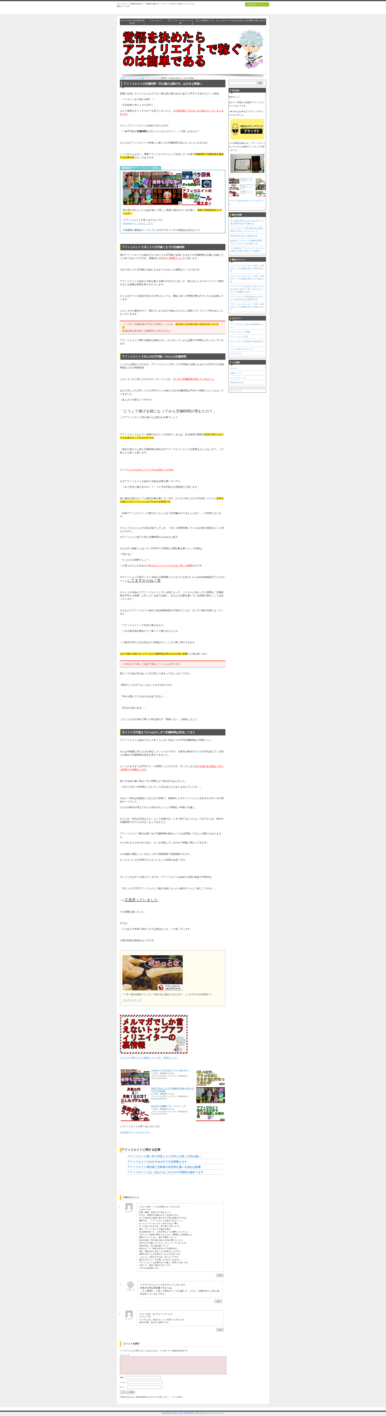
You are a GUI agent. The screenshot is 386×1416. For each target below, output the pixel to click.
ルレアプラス (236, 353)
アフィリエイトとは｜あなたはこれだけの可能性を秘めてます (165, 1172)
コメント (124, 1355)
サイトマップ (235, 390)
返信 (219, 1275)
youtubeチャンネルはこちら (138, 223)
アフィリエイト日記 (239, 336)
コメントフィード (238, 378)
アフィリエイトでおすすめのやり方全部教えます (157, 1161)
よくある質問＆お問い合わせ (253, 20)
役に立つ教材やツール (205, 20)
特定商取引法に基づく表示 (173, 1413)
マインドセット (156, 20)
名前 (121, 1377)
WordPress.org (236, 382)
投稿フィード (236, 373)
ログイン (234, 368)
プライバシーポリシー (215, 1413)
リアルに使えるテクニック (242, 349)
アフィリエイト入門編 (240, 332)
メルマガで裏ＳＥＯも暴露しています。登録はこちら (149, 1057)
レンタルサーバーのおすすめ (229, 20)
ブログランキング (132, 1000)
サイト (122, 1387)
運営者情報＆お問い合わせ (195, 1413)
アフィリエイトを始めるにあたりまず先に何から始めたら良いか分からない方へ (247, 289)
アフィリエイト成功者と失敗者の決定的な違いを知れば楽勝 (164, 1166)
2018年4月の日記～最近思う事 (243, 236)
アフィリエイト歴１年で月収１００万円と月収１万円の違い (164, 1156)
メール (122, 1382)
